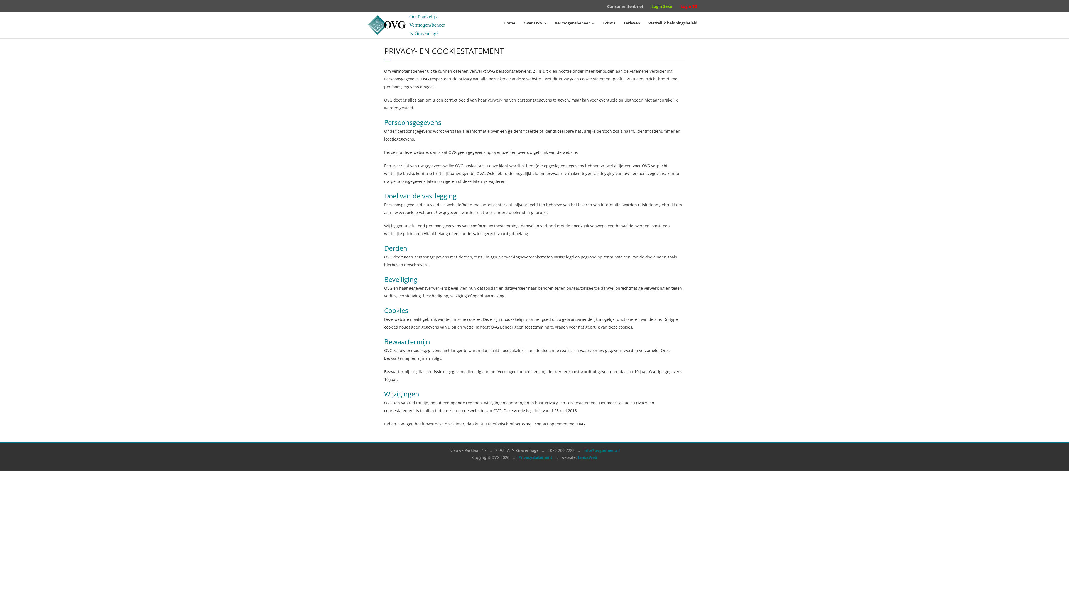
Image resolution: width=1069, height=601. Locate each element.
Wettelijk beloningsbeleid (672, 23)
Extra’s (608, 23)
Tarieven (632, 23)
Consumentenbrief (625, 6)
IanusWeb (587, 457)
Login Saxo (661, 6)
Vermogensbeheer (572, 23)
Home (509, 23)
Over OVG (533, 23)
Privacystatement (535, 457)
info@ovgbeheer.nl (601, 450)
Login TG (689, 6)
